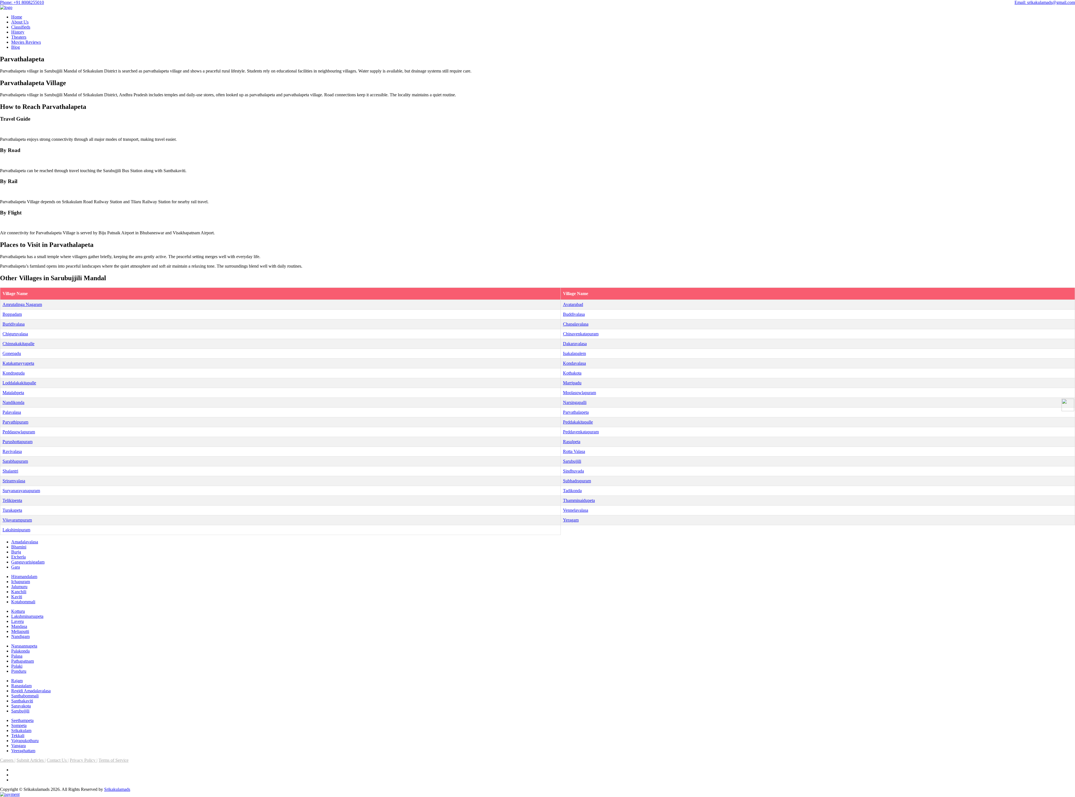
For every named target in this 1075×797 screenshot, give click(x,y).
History (17, 32)
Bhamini (18, 546)
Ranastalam (21, 685)
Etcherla (18, 557)
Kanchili (18, 591)
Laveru (17, 621)
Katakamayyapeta (18, 363)
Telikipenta (12, 500)
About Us (20, 22)
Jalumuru (19, 586)
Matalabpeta (13, 392)
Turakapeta (12, 510)
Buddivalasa (574, 314)
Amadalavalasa (24, 541)
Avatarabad (573, 304)
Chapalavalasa (575, 324)
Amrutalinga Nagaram (22, 304)
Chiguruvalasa (15, 333)
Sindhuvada (573, 471)
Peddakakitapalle (578, 422)
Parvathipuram (15, 422)
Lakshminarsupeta (27, 616)
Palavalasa (12, 412)
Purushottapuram (17, 441)
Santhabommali (25, 695)
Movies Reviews (26, 42)
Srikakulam (21, 730)
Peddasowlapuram (19, 431)
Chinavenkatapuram (581, 333)
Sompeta (19, 725)
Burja (16, 552)
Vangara (18, 745)
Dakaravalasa (575, 343)
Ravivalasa (12, 451)
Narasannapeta (24, 646)
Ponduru (18, 671)
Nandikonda (13, 402)
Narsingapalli (574, 402)
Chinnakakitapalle (18, 343)
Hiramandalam (24, 576)
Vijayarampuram (17, 520)
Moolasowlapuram (579, 392)
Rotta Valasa (574, 451)
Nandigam (20, 636)
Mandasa (19, 626)
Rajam (17, 680)
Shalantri (10, 471)
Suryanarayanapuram (21, 490)
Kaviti (16, 596)
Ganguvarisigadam (28, 562)
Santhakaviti (22, 700)
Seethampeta (22, 720)
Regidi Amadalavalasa (31, 690)
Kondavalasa (574, 363)
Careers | (7, 760)
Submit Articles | (31, 760)
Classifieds (20, 27)
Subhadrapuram (577, 480)
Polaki (16, 666)
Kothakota (572, 373)
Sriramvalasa (14, 480)
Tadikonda (572, 490)
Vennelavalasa (575, 510)
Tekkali (17, 735)
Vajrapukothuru (25, 740)
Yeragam (571, 520)
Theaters (18, 37)
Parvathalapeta (576, 412)
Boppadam (12, 314)
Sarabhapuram (15, 461)
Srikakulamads (117, 789)
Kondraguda (14, 373)
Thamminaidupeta (579, 500)
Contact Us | (58, 760)
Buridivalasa (14, 324)
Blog (15, 47)
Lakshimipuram (16, 529)
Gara (15, 567)
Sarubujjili (572, 461)
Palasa (16, 656)
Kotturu (18, 611)
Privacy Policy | (83, 760)
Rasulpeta (571, 441)
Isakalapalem (574, 353)
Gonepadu (12, 353)
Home (16, 17)
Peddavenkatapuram (581, 431)
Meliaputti (20, 631)
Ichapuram (20, 581)
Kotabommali (23, 601)
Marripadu (572, 382)
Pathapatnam (22, 661)
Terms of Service (113, 760)
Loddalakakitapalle (19, 382)
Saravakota (21, 705)
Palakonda (20, 651)
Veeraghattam (23, 750)
